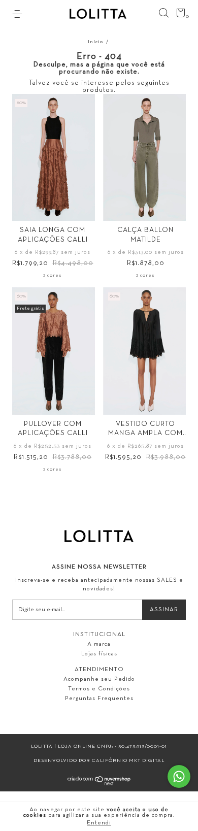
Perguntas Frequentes (99, 698)
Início (95, 42)
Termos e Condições (99, 688)
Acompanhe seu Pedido (99, 679)
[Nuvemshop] (99, 783)
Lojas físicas (99, 653)
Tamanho (53, 207)
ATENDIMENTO (99, 669)
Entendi (99, 822)
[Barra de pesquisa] (163, 13)
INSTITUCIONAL (99, 634)
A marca (99, 644)
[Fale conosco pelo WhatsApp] (179, 776)
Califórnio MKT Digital (128, 760)
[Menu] (19, 14)
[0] (179, 15)
